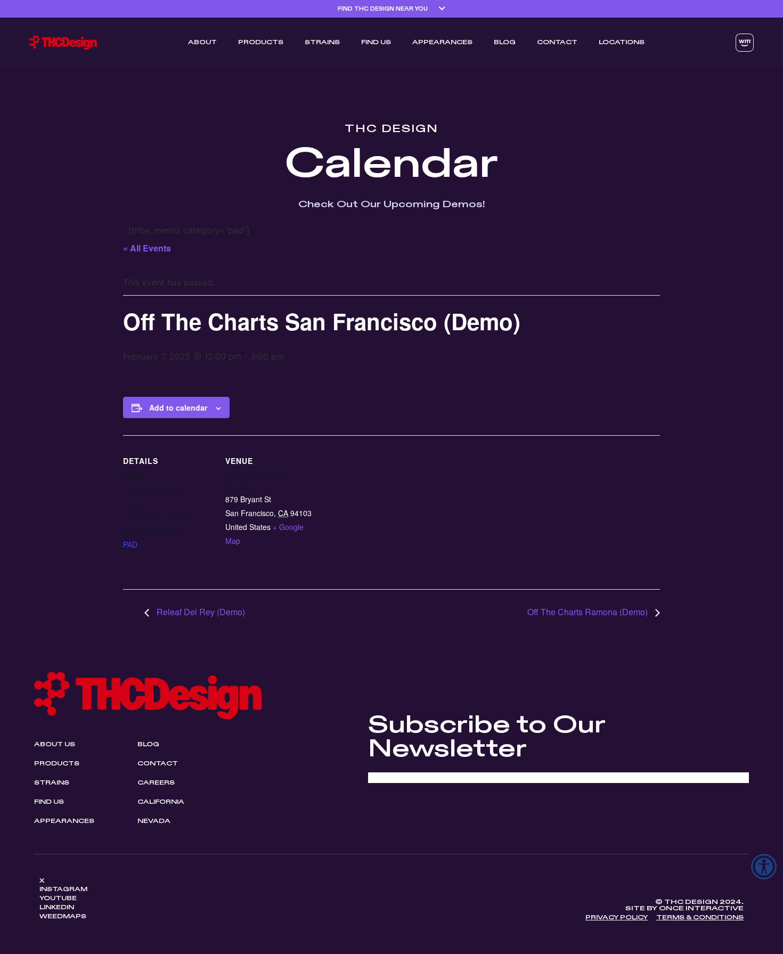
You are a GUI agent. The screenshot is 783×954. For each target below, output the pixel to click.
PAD (130, 544)
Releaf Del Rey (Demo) (199, 612)
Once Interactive (701, 908)
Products (260, 42)
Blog (505, 42)
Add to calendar (178, 407)
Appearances (442, 42)
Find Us (376, 42)
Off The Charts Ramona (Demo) (588, 612)
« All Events (147, 248)
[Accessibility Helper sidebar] (764, 866)
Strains (322, 42)
